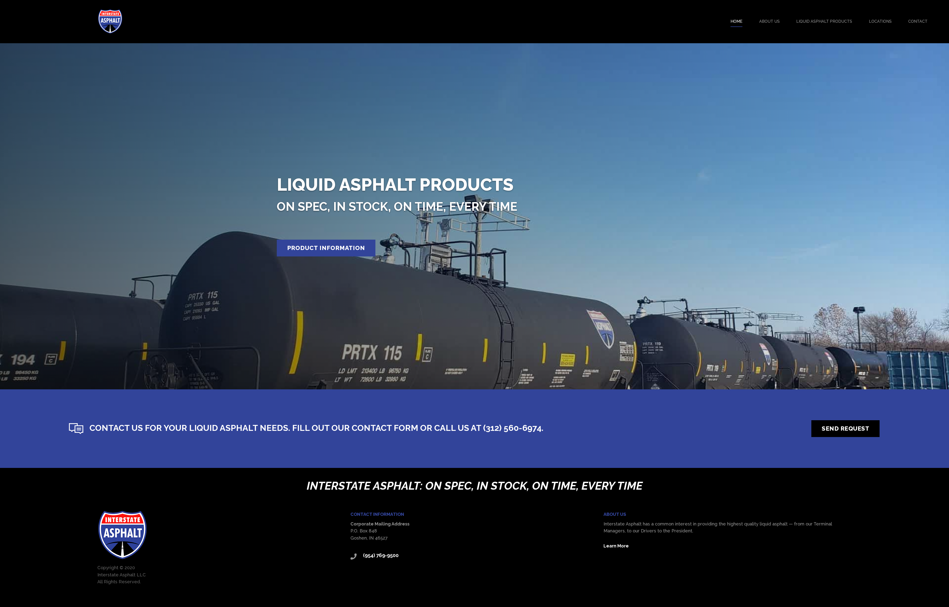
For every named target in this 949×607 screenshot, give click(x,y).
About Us (769, 21)
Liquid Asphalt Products (824, 21)
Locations (880, 21)
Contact (917, 21)
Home (736, 21)
